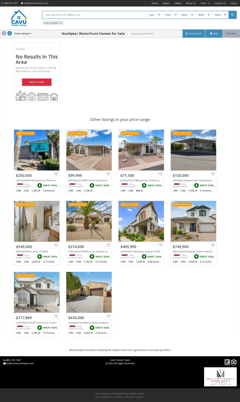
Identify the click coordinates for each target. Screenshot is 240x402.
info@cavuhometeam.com (20, 363)
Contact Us (220, 3)
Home (155, 3)
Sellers (178, 3)
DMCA (118, 397)
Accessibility (104, 397)
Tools (203, 3)
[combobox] (94, 15)
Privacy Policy (134, 397)
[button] (214, 33)
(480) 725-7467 (13, 360)
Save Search (195, 33)
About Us (191, 3)
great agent (137, 393)
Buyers (166, 3)
